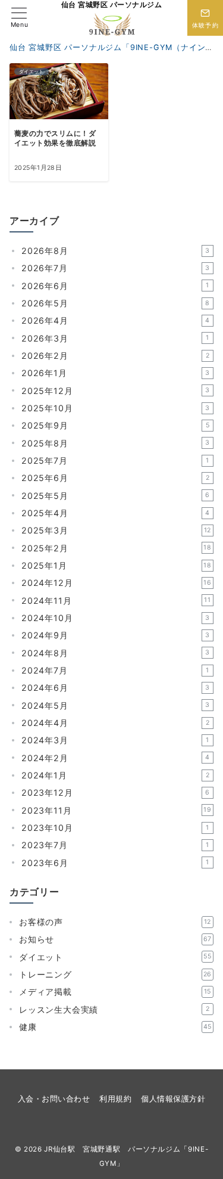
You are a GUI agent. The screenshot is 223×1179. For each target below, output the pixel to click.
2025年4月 (115, 513)
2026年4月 (115, 320)
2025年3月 (116, 530)
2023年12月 (115, 792)
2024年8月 (115, 653)
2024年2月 (115, 758)
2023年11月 (116, 810)
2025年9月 (115, 425)
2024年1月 (115, 775)
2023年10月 (115, 828)
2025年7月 (115, 460)
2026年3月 (115, 338)
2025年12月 (115, 391)
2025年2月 (116, 548)
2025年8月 (115, 443)
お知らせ (115, 939)
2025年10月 (115, 408)
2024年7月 (115, 670)
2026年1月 (115, 373)
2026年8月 (115, 251)
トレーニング (115, 974)
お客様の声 (115, 922)
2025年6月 (115, 478)
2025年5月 (115, 496)
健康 (115, 1027)
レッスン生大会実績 (114, 1009)
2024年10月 (115, 618)
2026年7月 (115, 268)
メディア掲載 (115, 991)
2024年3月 (115, 740)
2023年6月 (115, 863)
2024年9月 (115, 635)
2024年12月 (116, 583)
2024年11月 (116, 600)
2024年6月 (115, 687)
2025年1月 (116, 565)
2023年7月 (115, 845)
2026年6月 (115, 286)
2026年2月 (115, 355)
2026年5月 (115, 303)
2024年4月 (115, 723)
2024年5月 (115, 705)
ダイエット (115, 957)
